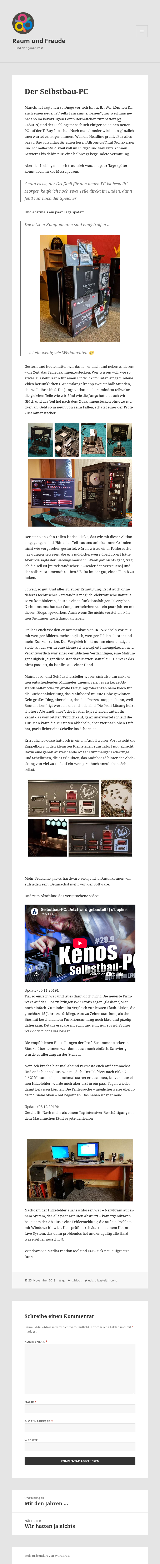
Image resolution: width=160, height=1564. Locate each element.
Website (31, 1440)
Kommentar (36, 1342)
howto (113, 1280)
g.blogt (76, 1280)
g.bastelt (101, 1280)
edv (90, 1280)
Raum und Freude (38, 41)
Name (30, 1402)
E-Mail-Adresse (39, 1421)
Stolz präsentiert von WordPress (47, 1556)
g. (63, 1280)
